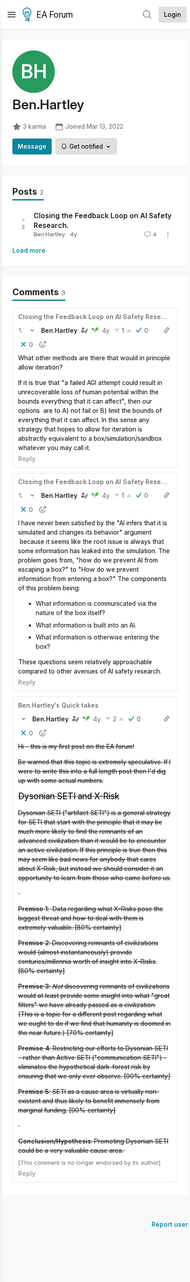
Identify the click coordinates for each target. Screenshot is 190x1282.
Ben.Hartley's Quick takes (58, 705)
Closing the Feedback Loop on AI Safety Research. (97, 316)
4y (106, 330)
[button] (20, 330)
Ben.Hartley (49, 234)
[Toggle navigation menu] (11, 15)
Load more (29, 250)
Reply (26, 458)
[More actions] (167, 234)
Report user (170, 1224)
